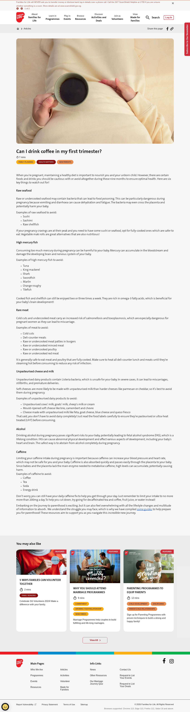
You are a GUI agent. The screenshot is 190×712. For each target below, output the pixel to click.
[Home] (18, 28)
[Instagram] (171, 661)
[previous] (18, 8)
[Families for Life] (21, 17)
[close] (173, 3)
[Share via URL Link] (172, 29)
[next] (22, 8)
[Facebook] (164, 661)
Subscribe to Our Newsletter (187, 39)
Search (156, 17)
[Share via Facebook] (168, 29)
